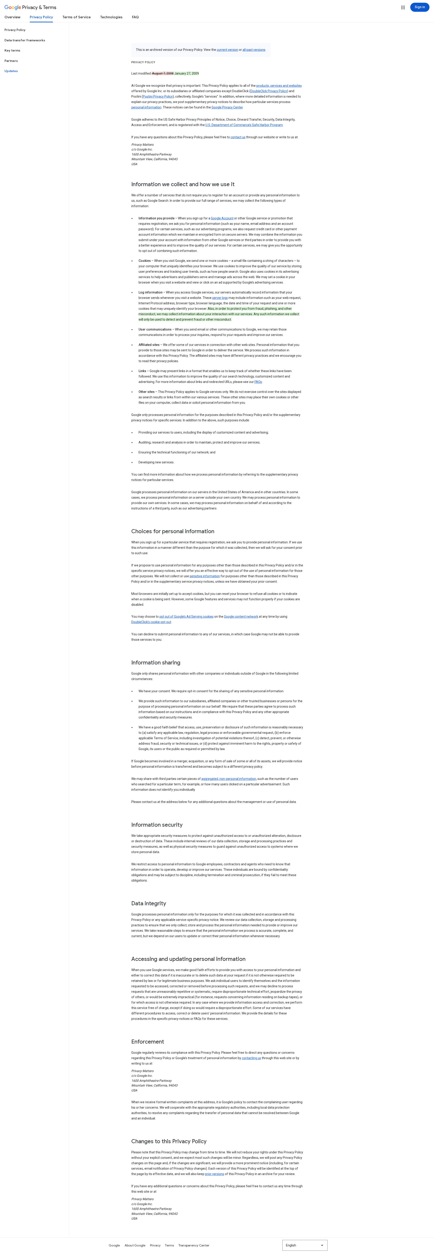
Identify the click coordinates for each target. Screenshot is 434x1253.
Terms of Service (76, 17)
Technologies (111, 17)
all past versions (254, 50)
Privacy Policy (41, 17)
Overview (12, 17)
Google (114, 1245)
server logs (220, 298)
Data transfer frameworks (25, 40)
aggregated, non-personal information (228, 779)
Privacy (155, 1245)
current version (227, 50)
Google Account (222, 218)
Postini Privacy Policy (158, 96)
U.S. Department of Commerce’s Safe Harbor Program (244, 125)
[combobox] (305, 1245)
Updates (11, 71)
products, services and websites (279, 85)
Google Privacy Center (227, 107)
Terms (169, 1245)
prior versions (214, 1174)
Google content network (241, 616)
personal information (146, 107)
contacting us (251, 1058)
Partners (11, 61)
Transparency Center (194, 1245)
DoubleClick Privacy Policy (268, 91)
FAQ (135, 17)
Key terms (12, 50)
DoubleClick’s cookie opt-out (151, 622)
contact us (238, 137)
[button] (403, 7)
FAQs (258, 382)
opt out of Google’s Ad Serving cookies (186, 616)
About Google (135, 1245)
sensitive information (205, 576)
